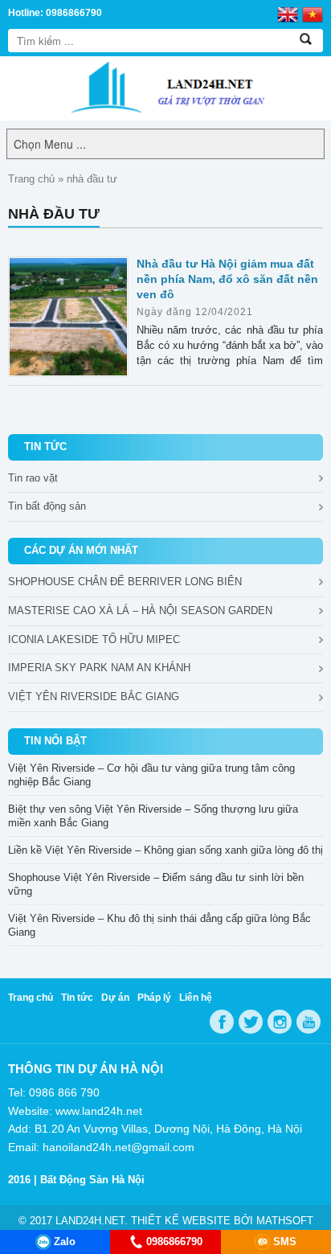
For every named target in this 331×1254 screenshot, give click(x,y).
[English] (287, 13)
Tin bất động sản (47, 506)
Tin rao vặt (33, 478)
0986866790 (174, 1242)
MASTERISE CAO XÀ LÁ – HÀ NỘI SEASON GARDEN (140, 610)
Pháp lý (154, 997)
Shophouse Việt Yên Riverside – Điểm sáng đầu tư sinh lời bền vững (156, 884)
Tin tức (77, 997)
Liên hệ (195, 997)
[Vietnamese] (312, 13)
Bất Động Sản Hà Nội (92, 1180)
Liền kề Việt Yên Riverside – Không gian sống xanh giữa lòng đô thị (165, 850)
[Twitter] (251, 1022)
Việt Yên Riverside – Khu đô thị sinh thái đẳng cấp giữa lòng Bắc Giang (159, 925)
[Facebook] (222, 1022)
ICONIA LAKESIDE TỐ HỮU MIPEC (94, 639)
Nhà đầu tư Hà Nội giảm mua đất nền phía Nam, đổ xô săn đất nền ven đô (227, 279)
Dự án (115, 997)
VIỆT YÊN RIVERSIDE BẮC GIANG (93, 697)
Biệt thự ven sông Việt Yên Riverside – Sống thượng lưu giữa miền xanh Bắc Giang (153, 816)
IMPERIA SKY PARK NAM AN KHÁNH (99, 668)
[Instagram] (280, 1022)
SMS (284, 1242)
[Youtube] (308, 1022)
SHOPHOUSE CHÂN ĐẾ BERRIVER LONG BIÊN (125, 582)
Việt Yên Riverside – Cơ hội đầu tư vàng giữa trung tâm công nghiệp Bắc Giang (151, 775)
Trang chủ (31, 179)
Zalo (65, 1242)
